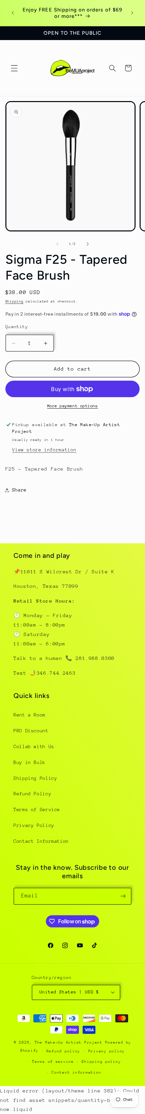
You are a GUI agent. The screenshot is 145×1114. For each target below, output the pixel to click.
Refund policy (64, 1051)
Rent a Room (29, 715)
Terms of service (53, 1061)
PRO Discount (31, 730)
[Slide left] (57, 244)
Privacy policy (106, 1051)
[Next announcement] (132, 13)
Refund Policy (32, 793)
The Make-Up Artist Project (70, 1042)
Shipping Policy (35, 778)
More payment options (72, 406)
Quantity (16, 326)
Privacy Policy (33, 825)
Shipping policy (101, 1061)
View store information (44, 449)
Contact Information (41, 841)
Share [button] (19, 489)
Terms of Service (36, 809)
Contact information (76, 1072)
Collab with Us (33, 746)
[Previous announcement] (12, 13)
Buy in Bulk (29, 762)
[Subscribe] (123, 896)
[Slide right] (87, 244)
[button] (14, 68)
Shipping (14, 301)
